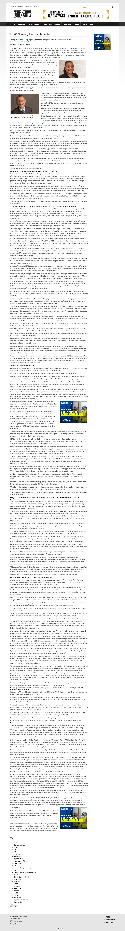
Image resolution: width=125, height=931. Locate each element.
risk (15, 865)
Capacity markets (19, 845)
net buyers (17, 879)
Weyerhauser (18, 897)
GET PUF (20, 7)
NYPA (16, 895)
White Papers (87, 24)
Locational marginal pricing (22, 868)
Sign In (13, 7)
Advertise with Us (110, 919)
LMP (15, 870)
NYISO (16, 893)
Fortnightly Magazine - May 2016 (20, 44)
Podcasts (67, 24)
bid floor (16, 891)
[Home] (23, 14)
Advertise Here (102, 31)
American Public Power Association (25, 872)
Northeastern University (21, 861)
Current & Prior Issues (50, 24)
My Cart (36, 7)
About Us (21, 24)
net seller (17, 886)
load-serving (18, 856)
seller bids (17, 888)
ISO (15, 850)
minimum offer (18, 881)
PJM (15, 852)
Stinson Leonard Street (21, 877)
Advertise (28, 7)
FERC (15, 843)
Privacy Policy (109, 921)
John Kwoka (18, 863)
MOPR (16, 884)
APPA (16, 875)
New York (17, 854)
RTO (15, 847)
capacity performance (21, 900)
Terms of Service (110, 922)
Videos (76, 24)
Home (12, 24)
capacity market (19, 859)
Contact (108, 917)
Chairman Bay (18, 902)
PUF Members (33, 24)
